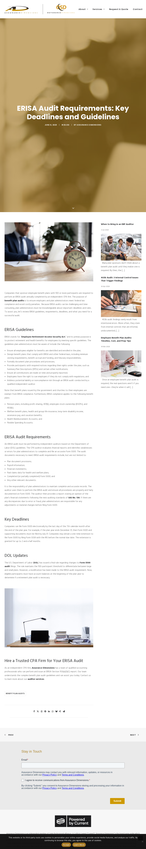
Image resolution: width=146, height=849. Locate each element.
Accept (66, 845)
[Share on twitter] (37, 711)
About (82, 9)
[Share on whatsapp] (52, 711)
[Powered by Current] (73, 821)
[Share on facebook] (34, 711)
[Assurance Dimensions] (40, 9)
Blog (66, 125)
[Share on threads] (41, 711)
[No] (142, 841)
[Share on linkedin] (49, 711)
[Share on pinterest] (45, 711)
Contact (138, 9)
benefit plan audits (15, 693)
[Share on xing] (60, 711)
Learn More (79, 845)
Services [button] (97, 9)
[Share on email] (63, 711)
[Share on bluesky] (56, 711)
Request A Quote (118, 9)
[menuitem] (83, 9)
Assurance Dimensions (89, 125)
